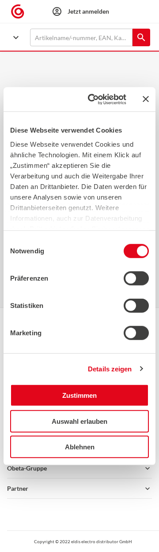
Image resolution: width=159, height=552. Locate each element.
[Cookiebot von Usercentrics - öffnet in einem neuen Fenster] (93, 99)
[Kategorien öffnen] (16, 37)
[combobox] (81, 37)
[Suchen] (141, 37)
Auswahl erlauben (79, 421)
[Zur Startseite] (21, 11)
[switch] (136, 278)
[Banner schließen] (146, 99)
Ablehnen (80, 447)
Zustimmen (79, 395)
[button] (79, 468)
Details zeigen (110, 368)
